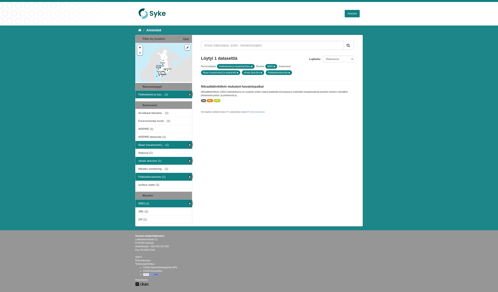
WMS (217, 101)
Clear (186, 39)
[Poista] (252, 66)
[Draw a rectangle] (187, 47)
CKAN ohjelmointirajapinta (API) (160, 267)
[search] (348, 45)
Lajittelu (314, 59)
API (227, 112)
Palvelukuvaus (143, 260)
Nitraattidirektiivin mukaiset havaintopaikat (232, 86)
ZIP (203, 101)
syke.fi (138, 257)
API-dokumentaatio (255, 112)
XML (210, 101)
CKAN (141, 284)
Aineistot (352, 13)
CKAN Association (152, 271)
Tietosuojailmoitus (144, 264)
